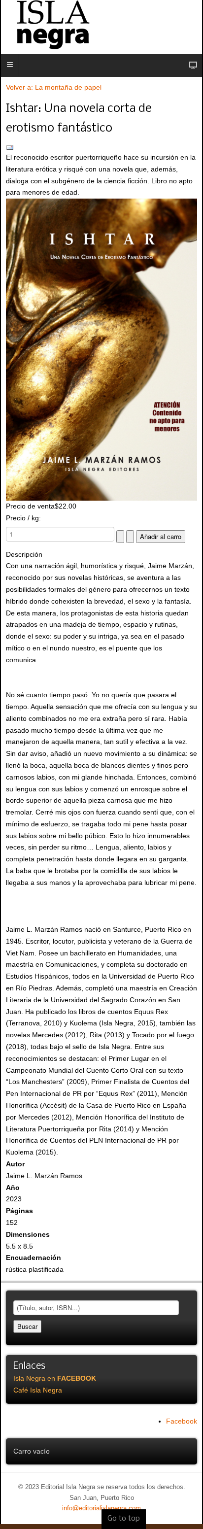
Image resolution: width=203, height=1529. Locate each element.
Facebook (181, 1421)
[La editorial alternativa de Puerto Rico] (101, 24)
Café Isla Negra (37, 1390)
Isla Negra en (54, 1378)
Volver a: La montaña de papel (54, 87)
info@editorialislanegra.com (101, 1508)
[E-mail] (101, 148)
